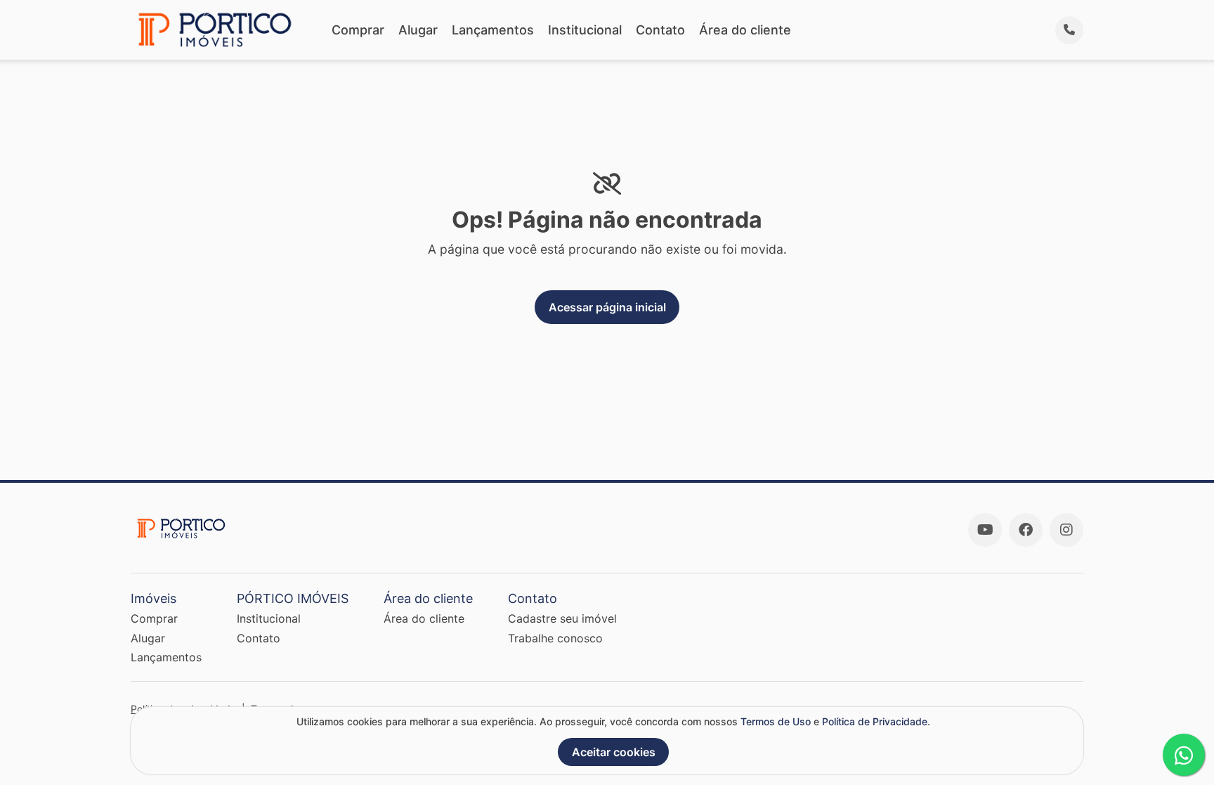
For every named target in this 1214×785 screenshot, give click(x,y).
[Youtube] (985, 530)
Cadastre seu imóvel (562, 618)
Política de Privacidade (874, 721)
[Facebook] (1026, 530)
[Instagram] (1066, 530)
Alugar (418, 29)
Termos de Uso (775, 721)
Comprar (358, 29)
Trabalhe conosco (555, 638)
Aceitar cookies (613, 752)
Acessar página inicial (607, 307)
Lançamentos (493, 29)
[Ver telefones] (1069, 30)
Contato (660, 29)
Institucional (585, 29)
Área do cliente (745, 29)
